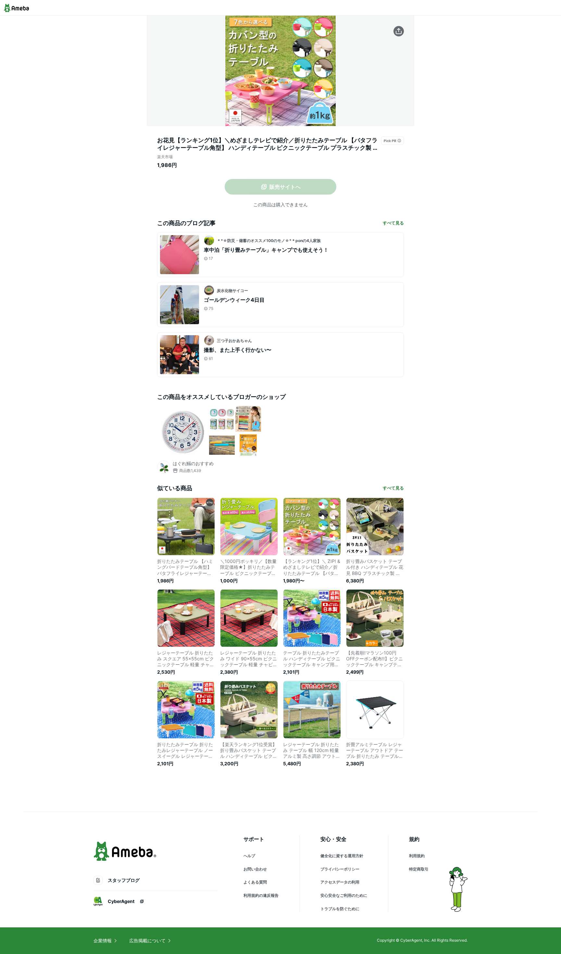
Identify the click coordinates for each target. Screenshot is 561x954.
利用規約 (417, 855)
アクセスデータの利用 (339, 882)
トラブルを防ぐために (339, 908)
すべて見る (393, 222)
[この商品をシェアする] (398, 31)
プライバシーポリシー (339, 869)
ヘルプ (249, 855)
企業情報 (103, 940)
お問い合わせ (255, 869)
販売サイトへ (285, 187)
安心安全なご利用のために (343, 895)
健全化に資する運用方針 (341, 855)
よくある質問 (255, 882)
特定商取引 (419, 869)
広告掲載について (147, 940)
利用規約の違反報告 (261, 895)
